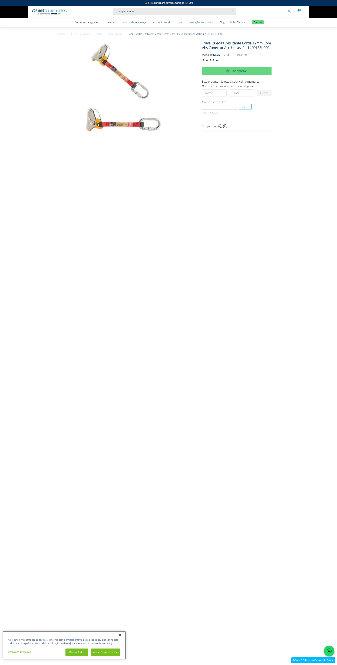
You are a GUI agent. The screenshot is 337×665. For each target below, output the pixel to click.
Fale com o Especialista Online (313, 660)
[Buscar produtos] (234, 11)
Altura (98, 34)
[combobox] (174, 11)
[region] (64, 645)
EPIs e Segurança (80, 34)
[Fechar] (120, 635)
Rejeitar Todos (76, 652)
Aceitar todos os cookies (105, 652)
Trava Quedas (114, 34)
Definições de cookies (19, 651)
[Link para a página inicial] (65, 34)
